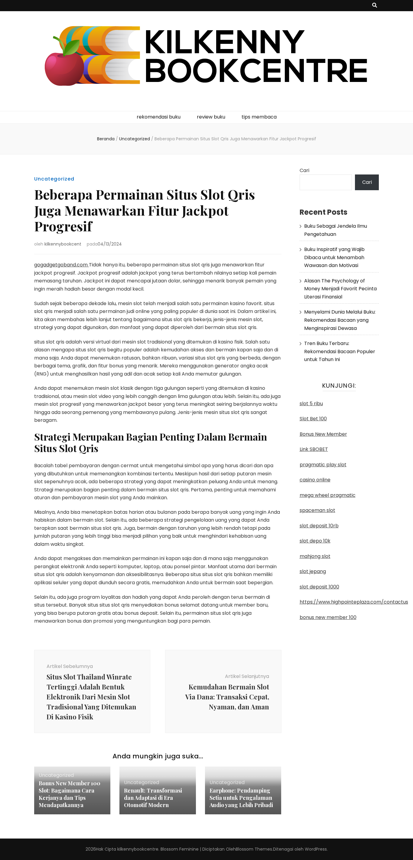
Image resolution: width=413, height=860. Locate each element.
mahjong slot (315, 556)
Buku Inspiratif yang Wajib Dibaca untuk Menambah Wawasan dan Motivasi (334, 257)
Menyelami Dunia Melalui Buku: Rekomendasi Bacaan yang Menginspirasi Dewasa (340, 319)
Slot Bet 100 (313, 418)
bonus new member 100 (328, 617)
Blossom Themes (254, 849)
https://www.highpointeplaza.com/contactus (354, 601)
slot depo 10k (315, 540)
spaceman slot (317, 510)
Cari (304, 170)
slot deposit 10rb (319, 525)
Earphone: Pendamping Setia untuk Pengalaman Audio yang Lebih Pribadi (241, 798)
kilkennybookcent (62, 244)
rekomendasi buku (158, 116)
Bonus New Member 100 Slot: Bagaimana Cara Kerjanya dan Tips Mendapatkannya (69, 794)
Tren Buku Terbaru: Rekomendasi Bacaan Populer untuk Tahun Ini (339, 351)
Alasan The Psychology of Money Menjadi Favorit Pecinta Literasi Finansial (340, 288)
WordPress (316, 849)
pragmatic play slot (323, 464)
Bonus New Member (323, 434)
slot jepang (313, 571)
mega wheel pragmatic (328, 495)
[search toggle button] (374, 6)
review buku (211, 116)
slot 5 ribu (311, 403)
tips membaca (259, 116)
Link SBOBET (314, 449)
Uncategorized (54, 178)
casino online (315, 479)
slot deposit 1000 (319, 586)
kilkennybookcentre (137, 849)
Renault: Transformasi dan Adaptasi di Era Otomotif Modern (153, 798)
